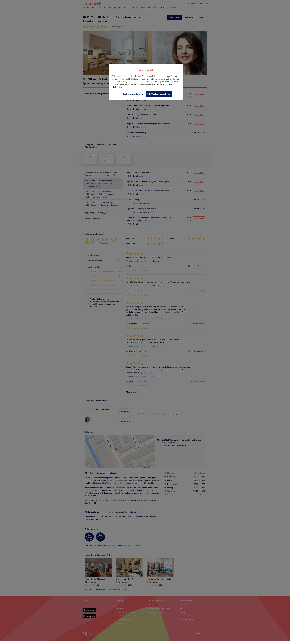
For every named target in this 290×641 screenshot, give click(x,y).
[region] (146, 82)
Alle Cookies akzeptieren (159, 94)
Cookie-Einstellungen (132, 94)
